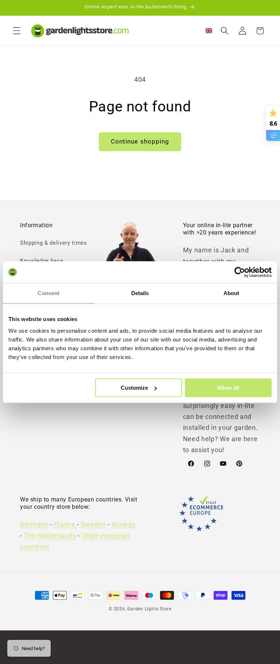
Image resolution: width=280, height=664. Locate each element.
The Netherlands (50, 535)
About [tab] (231, 293)
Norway (124, 524)
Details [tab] (140, 293)
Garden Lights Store (149, 608)
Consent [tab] (48, 293)
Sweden (93, 524)
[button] (17, 30)
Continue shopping (140, 141)
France (65, 524)
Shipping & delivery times (53, 243)
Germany (34, 524)
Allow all (228, 388)
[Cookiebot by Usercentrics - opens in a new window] (240, 272)
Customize (134, 388)
